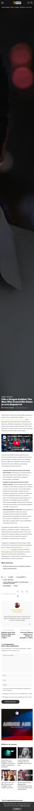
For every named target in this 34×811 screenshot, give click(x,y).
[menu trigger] (3, 2)
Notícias (9, 396)
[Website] (30, 624)
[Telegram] (17, 596)
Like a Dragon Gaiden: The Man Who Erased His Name (16, 583)
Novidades (7, 586)
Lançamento (21, 577)
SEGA (16, 586)
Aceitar (17, 809)
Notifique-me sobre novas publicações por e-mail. (17, 697)
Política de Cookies (25, 805)
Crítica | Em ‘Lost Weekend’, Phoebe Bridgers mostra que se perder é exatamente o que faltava (8, 763)
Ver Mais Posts (17, 612)
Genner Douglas (9, 407)
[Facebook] (17, 591)
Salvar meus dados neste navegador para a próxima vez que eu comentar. (17, 689)
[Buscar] (31, 2)
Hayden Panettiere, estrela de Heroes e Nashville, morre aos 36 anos (24, 762)
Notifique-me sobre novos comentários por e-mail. (17, 693)
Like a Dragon (8, 579)
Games (3, 396)
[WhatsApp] (27, 591)
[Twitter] (22, 591)
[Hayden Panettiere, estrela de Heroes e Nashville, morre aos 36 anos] (25, 752)
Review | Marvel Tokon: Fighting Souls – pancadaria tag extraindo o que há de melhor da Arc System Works (25, 786)
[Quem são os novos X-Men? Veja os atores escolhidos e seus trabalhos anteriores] (8, 775)
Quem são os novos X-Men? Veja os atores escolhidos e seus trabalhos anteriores (7, 785)
